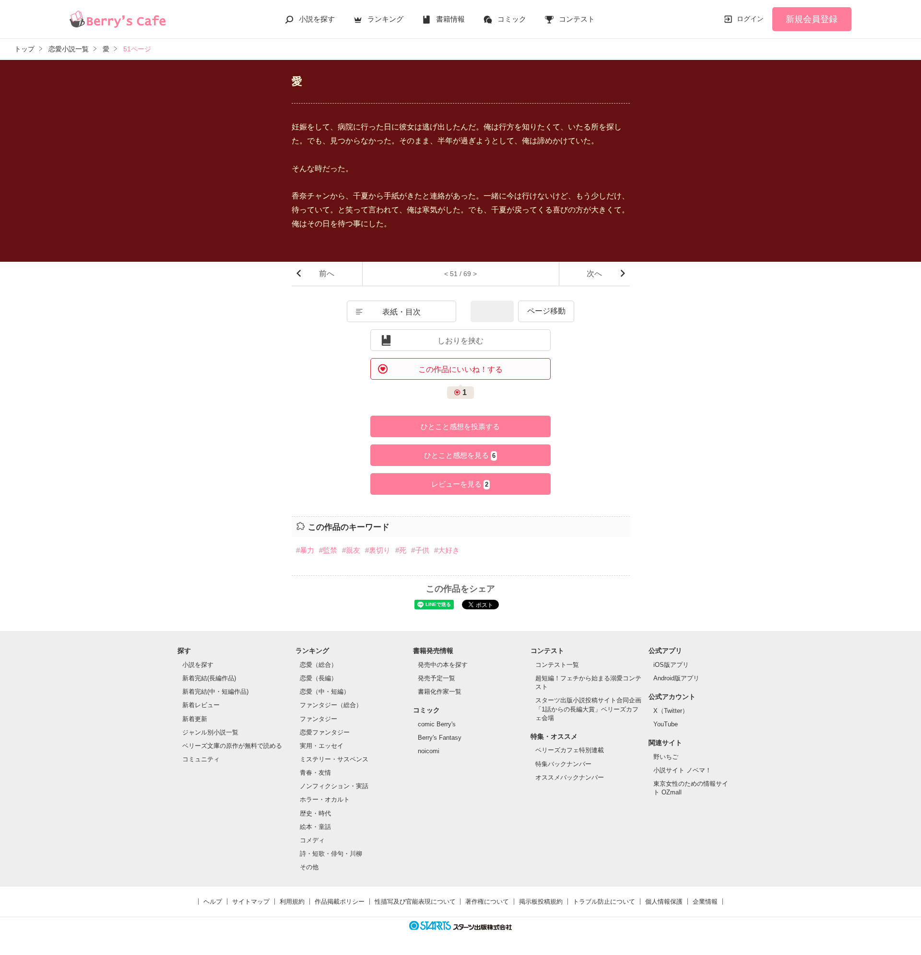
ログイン (750, 19)
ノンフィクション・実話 (334, 786)
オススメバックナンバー (569, 777)
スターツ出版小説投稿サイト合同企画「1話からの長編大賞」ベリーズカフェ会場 (588, 709)
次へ (594, 273)
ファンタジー (318, 718)
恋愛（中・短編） (325, 691)
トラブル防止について (604, 901)
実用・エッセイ (321, 745)
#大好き (447, 550)
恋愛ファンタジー (325, 732)
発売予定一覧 (436, 678)
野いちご (665, 756)
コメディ (312, 840)
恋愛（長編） (318, 678)
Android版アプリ (676, 678)
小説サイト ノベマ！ (682, 770)
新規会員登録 (812, 19)
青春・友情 (315, 772)
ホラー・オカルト (325, 799)
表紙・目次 (401, 312)
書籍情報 (450, 19)
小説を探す (317, 19)
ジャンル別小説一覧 (210, 732)
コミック (511, 19)
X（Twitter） (670, 710)
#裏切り (377, 550)
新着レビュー (201, 705)
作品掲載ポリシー (340, 901)
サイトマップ (251, 901)
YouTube (665, 724)
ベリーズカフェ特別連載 (569, 750)
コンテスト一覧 (557, 664)
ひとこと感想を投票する (460, 426)
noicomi (428, 751)
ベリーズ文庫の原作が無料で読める (232, 745)
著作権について (487, 901)
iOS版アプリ (671, 664)
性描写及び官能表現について (415, 901)
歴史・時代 (315, 813)
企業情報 (705, 901)
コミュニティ (201, 759)
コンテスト (577, 19)
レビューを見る (459, 484)
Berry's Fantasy (439, 737)
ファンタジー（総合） (331, 705)
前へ (326, 273)
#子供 (420, 550)
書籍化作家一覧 (439, 691)
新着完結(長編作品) (209, 678)
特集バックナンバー (563, 764)
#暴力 (305, 550)
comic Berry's (437, 724)
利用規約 (292, 901)
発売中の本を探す (443, 664)
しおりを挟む (460, 341)
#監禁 (328, 550)
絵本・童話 (315, 826)
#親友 (351, 550)
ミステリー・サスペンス (334, 759)
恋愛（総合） (318, 664)
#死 (400, 550)
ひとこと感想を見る (460, 455)
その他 (309, 867)
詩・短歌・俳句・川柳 (331, 853)
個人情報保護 (664, 901)
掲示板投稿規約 (541, 901)
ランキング (385, 19)
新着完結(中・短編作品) (215, 691)
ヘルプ (212, 901)
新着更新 (194, 718)
